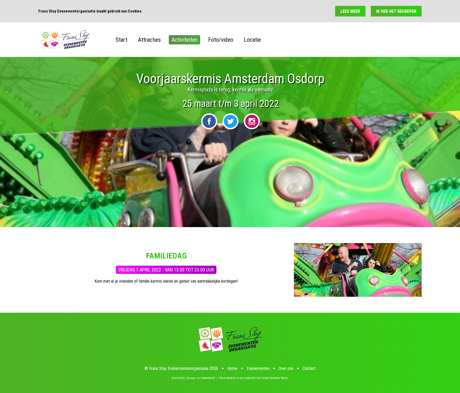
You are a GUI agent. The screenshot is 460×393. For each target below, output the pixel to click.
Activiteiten (184, 39)
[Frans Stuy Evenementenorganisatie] (65, 39)
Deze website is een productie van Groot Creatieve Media (253, 378)
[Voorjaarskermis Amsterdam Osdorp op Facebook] (209, 121)
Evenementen (258, 368)
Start (121, 39)
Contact (309, 368)
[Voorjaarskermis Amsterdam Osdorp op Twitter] (231, 121)
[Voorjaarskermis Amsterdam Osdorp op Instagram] (252, 121)
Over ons (286, 368)
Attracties (149, 39)
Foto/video (220, 39)
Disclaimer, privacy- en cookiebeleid (193, 378)
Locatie (252, 39)
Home (232, 368)
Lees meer (350, 11)
